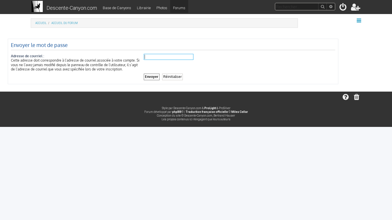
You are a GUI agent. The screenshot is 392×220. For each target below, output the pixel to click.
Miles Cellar (239, 111)
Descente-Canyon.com (71, 8)
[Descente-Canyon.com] (37, 7)
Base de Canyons (117, 8)
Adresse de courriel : (27, 56)
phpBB (176, 111)
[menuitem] (343, 8)
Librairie (144, 8)
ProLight (210, 108)
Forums (179, 8)
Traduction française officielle (207, 111)
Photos (161, 8)
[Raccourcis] (359, 20)
